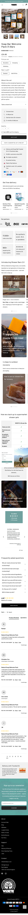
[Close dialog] (27, 448)
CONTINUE (7, 461)
